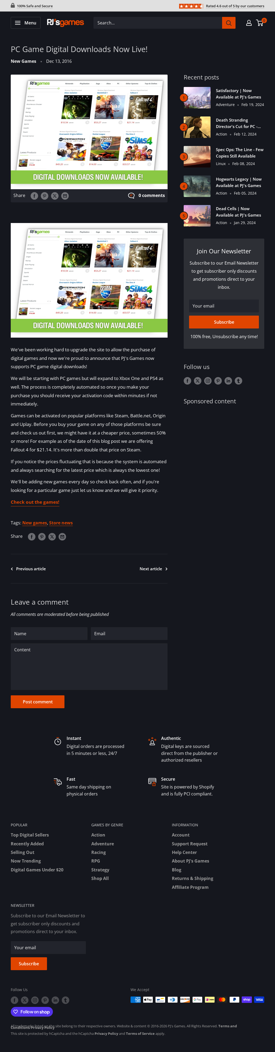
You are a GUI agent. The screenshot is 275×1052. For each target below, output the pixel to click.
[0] (259, 23)
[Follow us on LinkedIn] (228, 381)
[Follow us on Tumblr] (238, 381)
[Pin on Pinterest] (44, 196)
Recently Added (27, 844)
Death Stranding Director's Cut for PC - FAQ (237, 123)
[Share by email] (65, 196)
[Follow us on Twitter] (197, 381)
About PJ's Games (190, 861)
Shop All (100, 878)
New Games (23, 61)
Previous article (31, 568)
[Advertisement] (224, 449)
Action (98, 835)
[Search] (229, 23)
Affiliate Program (190, 887)
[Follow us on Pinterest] (218, 381)
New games (34, 523)
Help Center (184, 852)
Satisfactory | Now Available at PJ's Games (238, 93)
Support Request (190, 844)
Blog (176, 870)
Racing (98, 852)
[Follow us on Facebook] (187, 381)
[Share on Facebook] (34, 196)
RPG (95, 861)
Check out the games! (35, 502)
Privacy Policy (43, 1027)
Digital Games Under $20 (37, 870)
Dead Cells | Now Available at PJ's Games (238, 211)
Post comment (38, 702)
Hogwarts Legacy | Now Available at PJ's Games (239, 182)
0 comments (152, 195)
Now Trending (26, 861)
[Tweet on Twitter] (55, 196)
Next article (151, 568)
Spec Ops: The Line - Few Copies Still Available (239, 152)
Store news (61, 523)
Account (181, 835)
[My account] (249, 23)
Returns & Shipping (192, 878)
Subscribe (224, 322)
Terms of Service (140, 1033)
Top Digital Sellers (30, 835)
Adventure (102, 844)
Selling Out (22, 852)
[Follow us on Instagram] (208, 381)
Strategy (100, 870)
